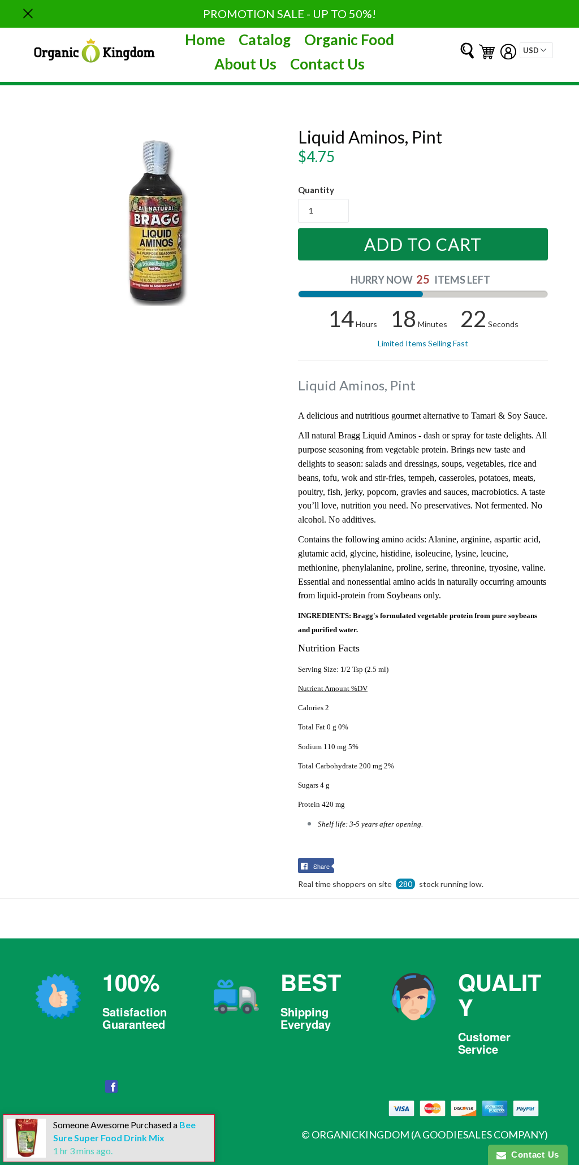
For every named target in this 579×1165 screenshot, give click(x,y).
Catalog (265, 40)
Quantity (316, 190)
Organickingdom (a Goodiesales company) (430, 1134)
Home (205, 40)
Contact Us (327, 64)
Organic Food (349, 40)
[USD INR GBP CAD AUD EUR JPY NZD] (536, 50)
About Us (245, 64)
